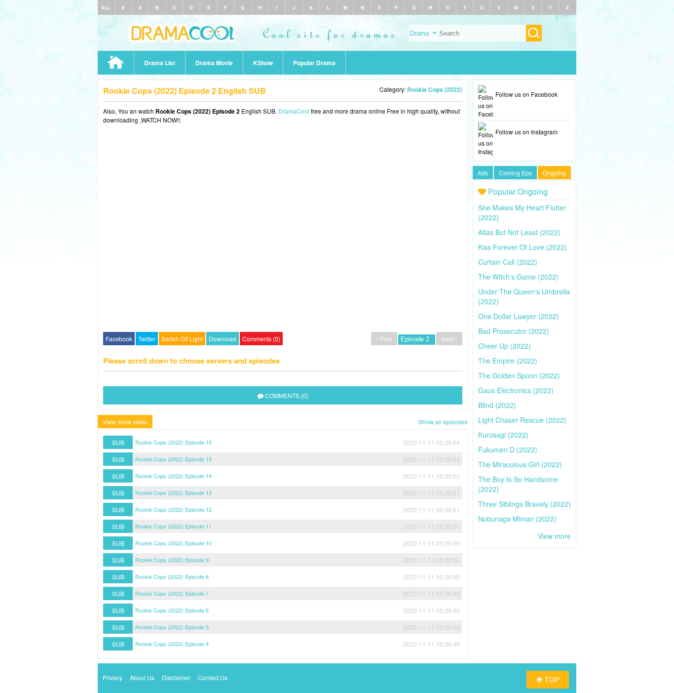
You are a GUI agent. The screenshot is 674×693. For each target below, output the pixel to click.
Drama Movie (214, 62)
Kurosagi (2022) (503, 435)
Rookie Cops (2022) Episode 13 (173, 492)
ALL (106, 7)
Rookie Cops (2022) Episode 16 (173, 442)
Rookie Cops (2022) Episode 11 (173, 526)
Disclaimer (176, 677)
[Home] (337, 48)
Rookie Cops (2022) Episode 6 (172, 610)
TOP (551, 680)
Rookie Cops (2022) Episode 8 (172, 576)
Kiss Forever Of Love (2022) (522, 247)
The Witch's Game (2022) (518, 277)
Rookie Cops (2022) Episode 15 (173, 459)
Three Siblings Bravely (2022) (524, 504)
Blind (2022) (497, 405)
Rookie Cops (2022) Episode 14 (173, 476)
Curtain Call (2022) (507, 262)
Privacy (112, 677)
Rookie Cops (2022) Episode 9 (172, 560)
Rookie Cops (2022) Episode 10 (173, 543)
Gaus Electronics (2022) (516, 390)
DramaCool (293, 111)
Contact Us (212, 677)
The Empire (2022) (507, 361)
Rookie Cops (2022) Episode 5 (172, 627)
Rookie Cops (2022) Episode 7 (172, 593)
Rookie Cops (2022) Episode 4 (172, 644)
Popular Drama (314, 62)
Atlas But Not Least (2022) (519, 232)
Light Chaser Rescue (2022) (522, 420)
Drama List (159, 62)
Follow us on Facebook (526, 94)
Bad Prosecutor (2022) (513, 331)
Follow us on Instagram (526, 131)
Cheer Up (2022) (504, 346)
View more (554, 536)
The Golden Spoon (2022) (519, 375)
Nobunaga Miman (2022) (517, 519)
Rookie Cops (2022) (434, 89)
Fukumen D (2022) (507, 449)
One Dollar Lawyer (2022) (518, 316)
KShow (263, 62)
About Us (142, 677)
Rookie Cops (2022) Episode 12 (173, 509)
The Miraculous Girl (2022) (520, 464)
